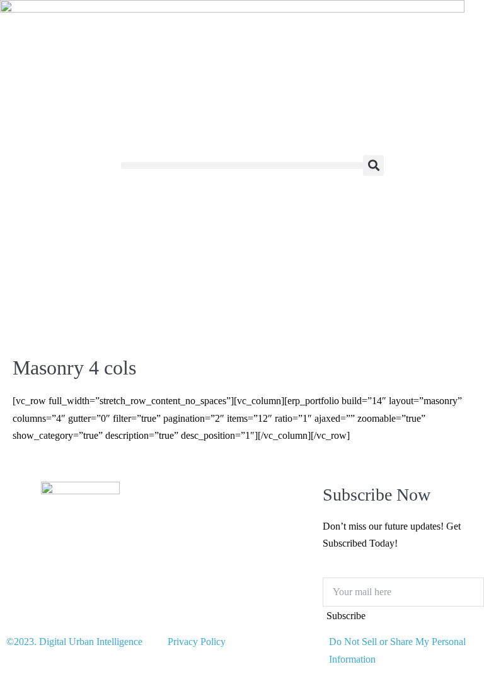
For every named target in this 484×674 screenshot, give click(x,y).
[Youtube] (50, 569)
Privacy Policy (197, 641)
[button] (242, 165)
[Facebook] (84, 569)
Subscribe (346, 615)
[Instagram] (16, 569)
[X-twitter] (118, 569)
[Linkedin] (16, 606)
